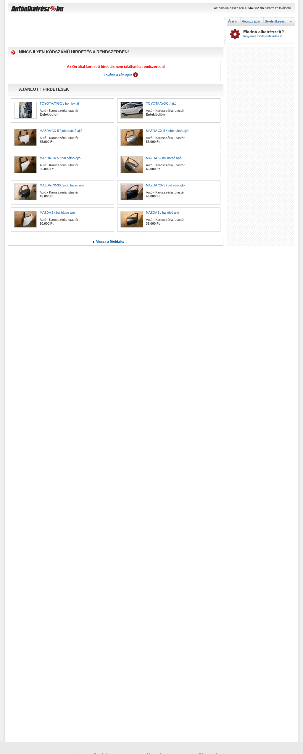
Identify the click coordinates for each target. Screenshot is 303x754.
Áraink (232, 21)
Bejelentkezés (275, 21)
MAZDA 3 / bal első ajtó (162, 212)
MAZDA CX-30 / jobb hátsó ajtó (62, 185)
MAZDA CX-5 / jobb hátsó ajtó (61, 130)
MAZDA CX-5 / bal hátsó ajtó (60, 158)
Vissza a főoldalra (110, 241)
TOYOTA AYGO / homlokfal (59, 103)
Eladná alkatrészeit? (263, 34)
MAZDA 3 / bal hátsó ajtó (163, 158)
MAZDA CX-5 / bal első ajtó (165, 185)
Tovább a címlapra (118, 75)
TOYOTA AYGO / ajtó (161, 103)
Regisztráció (251, 21)
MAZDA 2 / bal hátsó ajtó (57, 212)
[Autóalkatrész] (58, 9)
